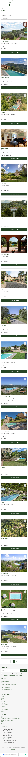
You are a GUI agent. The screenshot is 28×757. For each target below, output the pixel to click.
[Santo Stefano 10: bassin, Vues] (14, 31)
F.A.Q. (2, 723)
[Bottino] (14, 102)
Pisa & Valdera (4, 704)
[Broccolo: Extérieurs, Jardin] (14, 315)
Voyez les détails (14, 52)
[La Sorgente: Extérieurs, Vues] (14, 528)
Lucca (2, 696)
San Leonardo (14, 327)
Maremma (3, 701)
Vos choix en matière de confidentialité (10, 754)
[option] (14, 31)
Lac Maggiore (4, 709)
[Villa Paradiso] (14, 244)
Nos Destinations (6, 694)
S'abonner (23, 670)
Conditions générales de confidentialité (10, 718)
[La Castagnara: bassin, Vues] (14, 386)
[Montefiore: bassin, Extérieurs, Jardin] (14, 350)
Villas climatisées (5, 681)
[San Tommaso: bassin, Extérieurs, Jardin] (14, 421)
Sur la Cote (3, 708)
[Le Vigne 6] (14, 599)
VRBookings (14, 749)
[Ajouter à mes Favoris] (25, 24)
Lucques (7, 43)
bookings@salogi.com (8, 739)
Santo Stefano (14, 43)
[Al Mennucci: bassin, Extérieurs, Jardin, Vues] (14, 563)
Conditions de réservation (7, 720)
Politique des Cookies (6, 721)
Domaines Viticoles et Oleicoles (8, 684)
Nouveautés (4, 690)
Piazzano (13, 468)
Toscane (3, 43)
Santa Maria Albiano (15, 539)
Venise (2, 711)
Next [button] (25, 31)
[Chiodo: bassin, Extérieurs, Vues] (14, 492)
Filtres (7, 5)
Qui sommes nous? (5, 717)
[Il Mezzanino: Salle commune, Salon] (14, 138)
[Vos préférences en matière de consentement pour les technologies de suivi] (25, 754)
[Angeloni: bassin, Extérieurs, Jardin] (14, 457)
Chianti (2, 698)
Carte (21, 5)
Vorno (12, 504)
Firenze (3, 703)
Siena (2, 699)
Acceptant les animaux (6, 689)
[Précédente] (9, 661)
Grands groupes (5, 682)
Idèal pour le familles (6, 686)
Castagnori (13, 398)
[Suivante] (18, 661)
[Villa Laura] (14, 279)
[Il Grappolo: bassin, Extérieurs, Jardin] (14, 634)
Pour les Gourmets (5, 687)
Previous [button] (2, 31)
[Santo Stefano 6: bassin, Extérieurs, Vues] (14, 67)
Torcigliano (13, 114)
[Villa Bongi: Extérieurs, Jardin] (14, 173)
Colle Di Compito (14, 575)
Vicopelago (13, 362)
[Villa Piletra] (14, 209)
